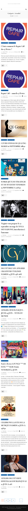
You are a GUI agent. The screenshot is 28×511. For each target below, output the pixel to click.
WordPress (18, 508)
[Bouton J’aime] (2, 65)
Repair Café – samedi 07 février (13, 93)
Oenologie (12, 306)
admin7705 (5, 52)
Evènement (12, 42)
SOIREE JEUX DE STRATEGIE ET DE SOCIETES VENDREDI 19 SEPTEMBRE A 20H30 (13, 184)
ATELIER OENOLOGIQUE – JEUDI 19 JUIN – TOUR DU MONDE (12, 313)
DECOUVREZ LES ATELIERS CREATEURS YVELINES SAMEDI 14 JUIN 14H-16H (13, 271)
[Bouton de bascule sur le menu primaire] (1, 9)
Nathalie (4, 149)
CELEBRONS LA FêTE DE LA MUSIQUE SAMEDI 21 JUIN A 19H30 (13, 425)
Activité (4, 139)
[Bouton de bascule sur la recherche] (26, 9)
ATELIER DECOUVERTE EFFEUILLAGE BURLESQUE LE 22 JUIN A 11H (14, 481)
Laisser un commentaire (6, 150)
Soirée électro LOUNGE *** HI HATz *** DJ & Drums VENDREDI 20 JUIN (13, 367)
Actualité (4, 42)
